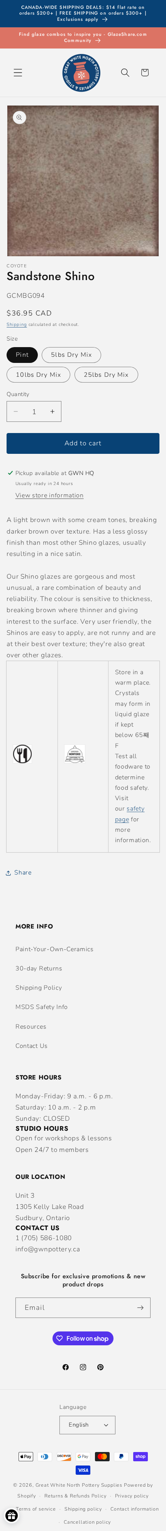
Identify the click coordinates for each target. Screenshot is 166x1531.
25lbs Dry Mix (106, 375)
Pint (22, 355)
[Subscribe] (140, 1308)
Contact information (134, 1509)
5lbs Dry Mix (71, 355)
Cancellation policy (87, 1522)
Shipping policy (83, 1509)
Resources (30, 1026)
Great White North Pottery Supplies (79, 1485)
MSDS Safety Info (41, 1007)
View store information (49, 495)
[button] (18, 72)
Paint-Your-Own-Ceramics (54, 949)
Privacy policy (132, 1495)
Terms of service (36, 1509)
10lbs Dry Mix (38, 375)
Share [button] (22, 872)
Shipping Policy (38, 988)
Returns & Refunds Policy (75, 1495)
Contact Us (31, 1046)
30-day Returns (39, 968)
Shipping (17, 324)
